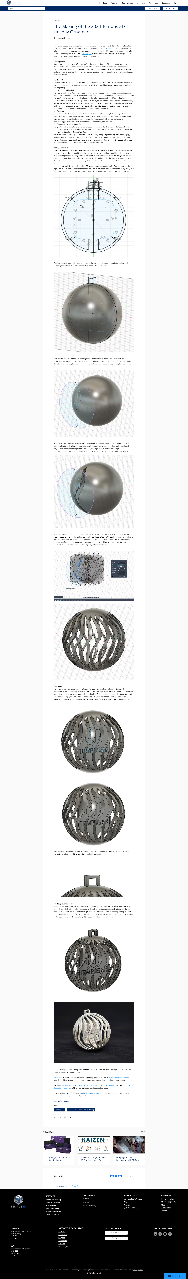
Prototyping (59, 1110)
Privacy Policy (138, 1270)
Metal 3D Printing (53, 1202)
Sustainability (166, 1208)
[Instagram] (170, 1234)
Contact (164, 1211)
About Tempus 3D (168, 1202)
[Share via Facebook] (55, 1117)
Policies (127, 1205)
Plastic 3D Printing (53, 1200)
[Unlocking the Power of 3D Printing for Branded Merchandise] (58, 1144)
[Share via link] (71, 1117)
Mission (164, 1205)
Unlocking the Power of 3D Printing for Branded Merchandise (57, 1158)
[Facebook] (160, 1234)
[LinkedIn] (155, 1234)
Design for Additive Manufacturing (81, 1110)
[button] (103, 3)
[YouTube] (165, 1234)
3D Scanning (51, 1206)
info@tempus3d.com (23, 1231)
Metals (86, 1202)
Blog (125, 1202)
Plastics (86, 1199)
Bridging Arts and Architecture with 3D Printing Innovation (129, 1158)
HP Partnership (167, 1199)
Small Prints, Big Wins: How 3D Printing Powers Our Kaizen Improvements (93, 1158)
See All (142, 1132)
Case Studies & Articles (133, 1199)
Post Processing (52, 1208)
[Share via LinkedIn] (65, 1117)
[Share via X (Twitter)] (60, 1117)
